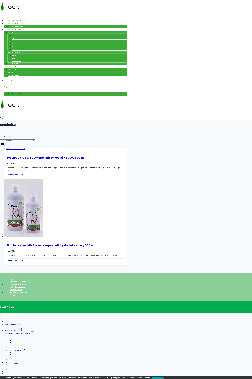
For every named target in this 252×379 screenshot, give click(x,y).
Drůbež (14, 55)
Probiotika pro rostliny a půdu (16, 26)
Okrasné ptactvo (16, 61)
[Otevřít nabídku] (2, 115)
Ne (161, 378)
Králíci (13, 38)
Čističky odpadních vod (14, 69)
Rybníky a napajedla (13, 75)
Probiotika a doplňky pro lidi (17, 20)
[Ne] (163, 378)
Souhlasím (156, 378)
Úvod (8, 18)
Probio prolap (11, 72)
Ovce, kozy (15, 41)
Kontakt (10, 80)
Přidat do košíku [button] (13, 175)
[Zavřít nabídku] (0, 314)
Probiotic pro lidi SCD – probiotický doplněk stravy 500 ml (46, 157)
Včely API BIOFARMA (13, 63)
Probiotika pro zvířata (11, 330)
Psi (12, 46)
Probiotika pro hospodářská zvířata (19, 333)
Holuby (14, 58)
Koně (13, 35)
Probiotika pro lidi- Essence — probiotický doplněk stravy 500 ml (50, 245)
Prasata (14, 43)
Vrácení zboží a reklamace (16, 78)
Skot (13, 49)
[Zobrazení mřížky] (2, 144)
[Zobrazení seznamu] (5, 144)
